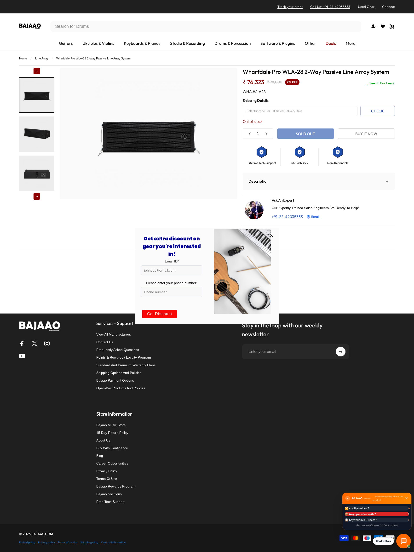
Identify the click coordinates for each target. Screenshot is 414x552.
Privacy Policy (106, 471)
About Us (103, 440)
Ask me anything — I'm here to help (376, 525)
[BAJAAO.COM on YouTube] (22, 356)
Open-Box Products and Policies (120, 388)
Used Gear (366, 7)
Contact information (113, 542)
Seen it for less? (380, 83)
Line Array (41, 58)
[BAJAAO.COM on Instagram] (47, 343)
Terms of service (67, 542)
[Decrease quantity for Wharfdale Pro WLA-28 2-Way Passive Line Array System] (249, 133)
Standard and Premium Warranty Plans (125, 365)
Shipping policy (89, 542)
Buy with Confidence (112, 448)
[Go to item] (36, 95)
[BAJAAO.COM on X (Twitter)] (34, 343)
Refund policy (27, 542)
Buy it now (366, 133)
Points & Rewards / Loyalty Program (123, 357)
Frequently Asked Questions (117, 350)
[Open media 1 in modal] (148, 133)
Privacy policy (46, 542)
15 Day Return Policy (112, 433)
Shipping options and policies (118, 373)
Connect (388, 7)
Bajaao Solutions (109, 494)
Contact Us (104, 342)
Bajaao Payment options (115, 380)
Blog (99, 456)
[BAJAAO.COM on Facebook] (22, 343)
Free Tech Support (110, 502)
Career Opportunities (112, 463)
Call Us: (330, 7)
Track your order (290, 7)
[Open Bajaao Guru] (403, 541)
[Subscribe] (340, 351)
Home (23, 58)
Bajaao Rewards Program (115, 486)
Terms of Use (106, 479)
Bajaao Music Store (111, 425)
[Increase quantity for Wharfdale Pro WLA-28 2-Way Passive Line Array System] (266, 133)
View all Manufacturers (113, 334)
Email (315, 217)
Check (377, 111)
